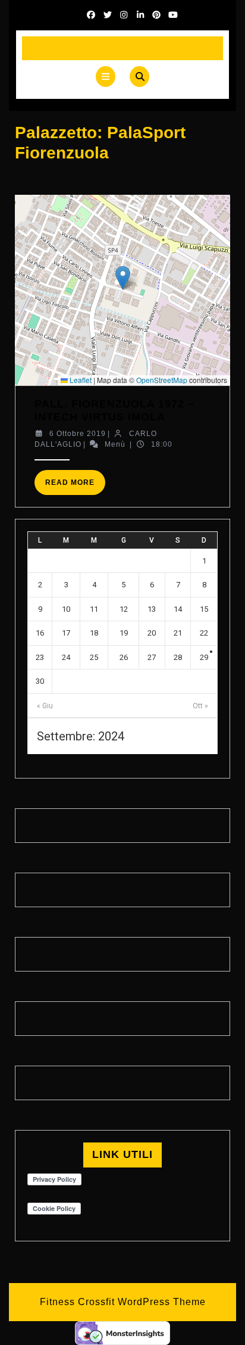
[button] (122, 278)
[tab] (105, 76)
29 (204, 657)
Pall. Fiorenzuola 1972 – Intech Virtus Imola (114, 410)
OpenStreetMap (161, 380)
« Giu (45, 706)
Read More (75, 486)
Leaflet (80, 380)
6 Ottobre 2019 (77, 433)
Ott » (200, 706)
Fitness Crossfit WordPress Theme (123, 1302)
